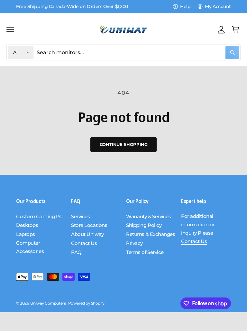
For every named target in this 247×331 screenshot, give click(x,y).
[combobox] (138, 52)
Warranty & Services (148, 216)
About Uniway (87, 234)
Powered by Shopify (86, 303)
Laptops (25, 234)
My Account (218, 6)
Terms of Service (145, 252)
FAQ (76, 252)
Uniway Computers (48, 303)
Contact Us (84, 243)
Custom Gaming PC (39, 216)
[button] (10, 29)
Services (80, 216)
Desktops (27, 225)
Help (185, 6)
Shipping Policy (143, 225)
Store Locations (89, 225)
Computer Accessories (30, 247)
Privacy (134, 243)
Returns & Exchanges (150, 234)
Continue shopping (124, 144)
